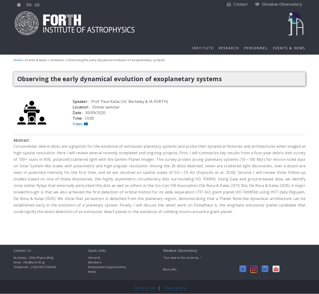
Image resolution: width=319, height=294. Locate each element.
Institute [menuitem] (202, 48)
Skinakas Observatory (282, 4)
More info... (171, 269)
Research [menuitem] (229, 48)
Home (18, 60)
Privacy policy (174, 288)
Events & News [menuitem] (289, 48)
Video (78, 123)
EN (29, 4)
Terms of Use (145, 288)
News (92, 272)
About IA (94, 258)
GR (37, 4)
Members (94, 262)
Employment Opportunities (107, 267)
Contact (241, 4)
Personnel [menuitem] (256, 48)
